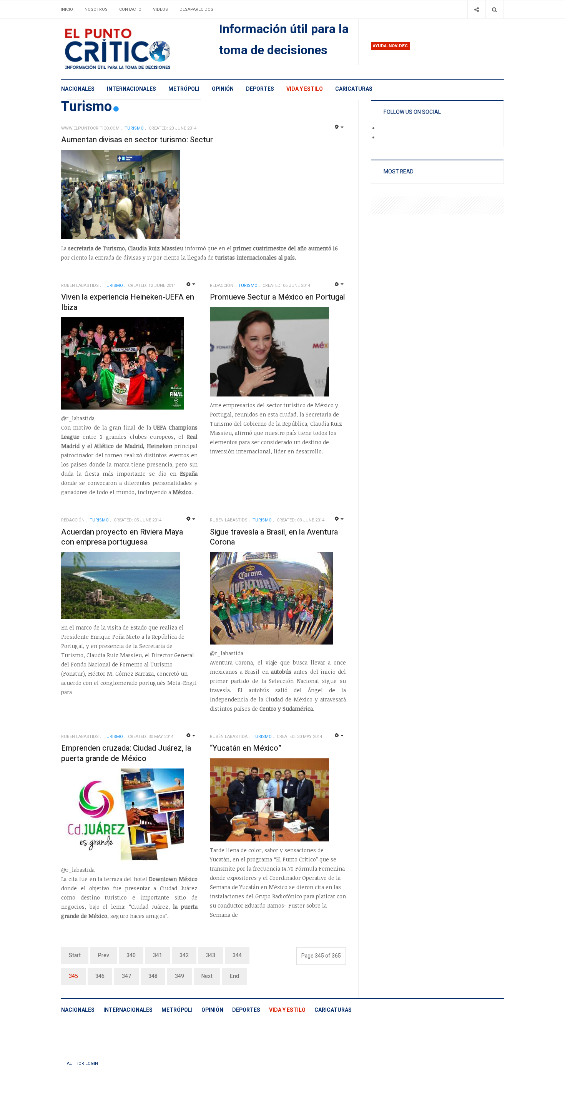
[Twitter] (384, 138)
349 (179, 976)
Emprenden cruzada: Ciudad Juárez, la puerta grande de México (126, 753)
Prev (103, 955)
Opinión (223, 89)
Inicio (67, 9)
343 (210, 955)
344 (237, 955)
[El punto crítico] (131, 49)
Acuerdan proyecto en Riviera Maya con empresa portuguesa (122, 537)
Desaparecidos (196, 9)
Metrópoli (183, 89)
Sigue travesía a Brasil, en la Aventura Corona (274, 537)
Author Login (82, 1063)
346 (100, 976)
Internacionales (131, 89)
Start (75, 955)
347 (126, 976)
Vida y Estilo (304, 89)
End (234, 976)
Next (207, 976)
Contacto (130, 9)
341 (157, 955)
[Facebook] (384, 129)
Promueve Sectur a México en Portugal (277, 297)
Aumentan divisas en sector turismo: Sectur (137, 139)
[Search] (494, 9)
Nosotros (96, 9)
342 (184, 955)
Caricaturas (353, 89)
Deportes (260, 89)
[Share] (476, 9)
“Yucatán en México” (245, 748)
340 (131, 955)
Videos (160, 9)
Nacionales (78, 89)
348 (153, 976)
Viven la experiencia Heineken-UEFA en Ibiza (127, 302)
